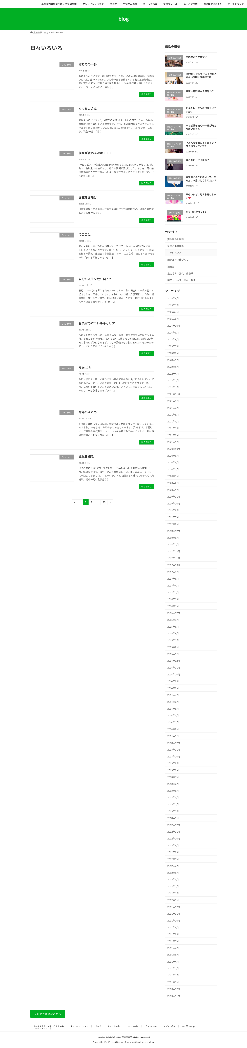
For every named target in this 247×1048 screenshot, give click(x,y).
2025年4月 (173, 312)
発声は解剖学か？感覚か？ (200, 91)
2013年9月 (173, 763)
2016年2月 (173, 599)
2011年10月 (173, 920)
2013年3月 (173, 804)
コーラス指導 (132, 1026)
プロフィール (151, 1026)
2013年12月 (173, 742)
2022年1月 (173, 387)
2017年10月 (173, 565)
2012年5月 (173, 872)
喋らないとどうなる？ (197, 160)
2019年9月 (173, 510)
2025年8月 (173, 298)
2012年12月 (173, 824)
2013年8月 (173, 770)
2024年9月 (173, 332)
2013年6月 (173, 783)
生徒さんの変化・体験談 (180, 273)
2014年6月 (173, 701)
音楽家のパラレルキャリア (97, 323)
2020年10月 (173, 448)
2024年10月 (173, 325)
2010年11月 (173, 995)
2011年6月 (173, 947)
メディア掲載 (169, 1026)
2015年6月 (173, 633)
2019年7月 (173, 517)
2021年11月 (173, 394)
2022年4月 (173, 373)
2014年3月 (173, 722)
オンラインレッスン (79, 1026)
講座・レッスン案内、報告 (181, 280)
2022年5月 (173, 366)
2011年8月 (173, 934)
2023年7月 (173, 346)
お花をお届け (88, 197)
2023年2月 (173, 353)
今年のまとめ (88, 412)
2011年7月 (173, 941)
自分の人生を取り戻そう (95, 279)
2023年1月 (173, 359)
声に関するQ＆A (189, 1026)
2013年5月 (173, 790)
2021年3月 (173, 428)
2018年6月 (173, 537)
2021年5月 (173, 414)
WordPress (109, 1042)
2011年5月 (173, 954)
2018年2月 (173, 544)
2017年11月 (173, 558)
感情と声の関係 (175, 246)
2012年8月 (173, 852)
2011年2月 (173, 975)
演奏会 (170, 266)
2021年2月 (173, 435)
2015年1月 (173, 653)
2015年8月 (173, 626)
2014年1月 (173, 736)
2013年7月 (173, 776)
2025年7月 (173, 305)
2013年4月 (173, 797)
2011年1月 (173, 982)
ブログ (98, 1026)
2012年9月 (173, 845)
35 (104, 503)
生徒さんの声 (114, 1026)
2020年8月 (173, 455)
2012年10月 (173, 838)
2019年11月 (173, 496)
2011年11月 (173, 913)
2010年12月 (173, 989)
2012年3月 (173, 886)
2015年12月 (173, 612)
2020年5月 (173, 462)
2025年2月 (173, 318)
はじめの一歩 (88, 64)
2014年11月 (173, 667)
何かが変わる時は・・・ (95, 153)
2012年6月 (173, 865)
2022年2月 (173, 380)
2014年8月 (173, 688)
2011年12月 (173, 906)
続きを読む (146, 94)
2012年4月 (173, 879)
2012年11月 (173, 831)
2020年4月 (173, 469)
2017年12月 (173, 551)
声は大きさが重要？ (196, 56)
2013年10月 (173, 756)
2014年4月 (173, 715)
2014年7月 (173, 694)
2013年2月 (173, 811)
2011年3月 (173, 968)
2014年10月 (173, 674)
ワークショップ (40, 1028)
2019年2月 (173, 523)
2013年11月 (173, 749)
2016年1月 (173, 606)
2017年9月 (173, 571)
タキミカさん (88, 108)
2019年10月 (173, 503)
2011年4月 (173, 961)
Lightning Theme (123, 1042)
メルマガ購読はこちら (47, 1014)
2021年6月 (173, 407)
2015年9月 (173, 619)
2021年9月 (173, 401)
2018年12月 (173, 530)
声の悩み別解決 (175, 239)
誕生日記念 (86, 456)
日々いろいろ (174, 252)
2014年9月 (173, 681)
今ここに (85, 234)
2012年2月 (173, 893)
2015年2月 (173, 647)
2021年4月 (173, 421)
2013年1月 (173, 818)
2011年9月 (173, 927)
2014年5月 (173, 708)
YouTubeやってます (196, 211)
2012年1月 (173, 900)
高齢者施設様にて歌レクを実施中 (48, 1026)
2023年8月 (173, 339)
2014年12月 (173, 660)
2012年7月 (173, 859)
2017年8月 (173, 578)
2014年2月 (173, 729)
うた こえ (85, 368)
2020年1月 (173, 489)
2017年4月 (173, 585)
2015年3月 (173, 640)
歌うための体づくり (178, 259)
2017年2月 (173, 592)
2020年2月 (173, 483)
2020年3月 (173, 476)
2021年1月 (173, 441)
